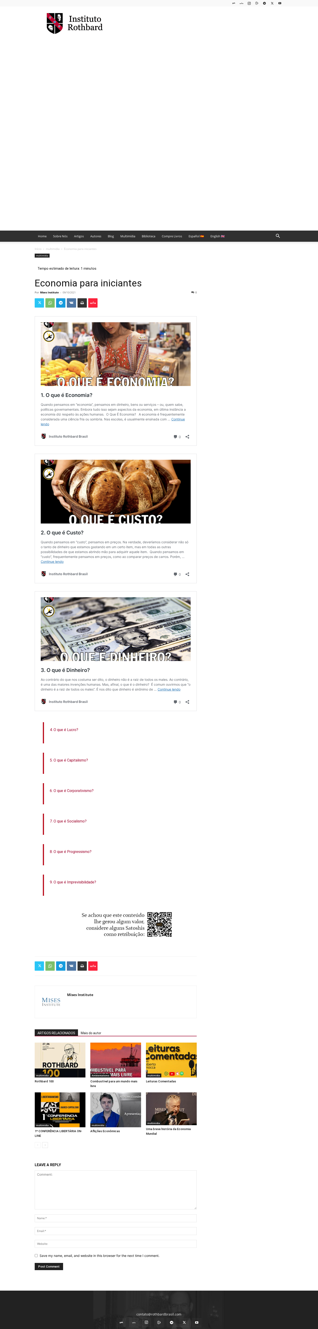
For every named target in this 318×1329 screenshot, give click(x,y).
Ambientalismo (100, 1075)
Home (42, 236)
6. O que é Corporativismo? (72, 791)
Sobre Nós (60, 236)
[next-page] (45, 1145)
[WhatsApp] (50, 303)
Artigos (79, 236)
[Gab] (233, 3)
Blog (111, 236)
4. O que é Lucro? (64, 730)
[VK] (71, 303)
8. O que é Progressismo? (70, 851)
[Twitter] (272, 3)
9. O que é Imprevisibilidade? (73, 882)
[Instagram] (249, 3)
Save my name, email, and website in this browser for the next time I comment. (99, 1256)
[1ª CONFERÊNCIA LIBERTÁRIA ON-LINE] (60, 1109)
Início (38, 249)
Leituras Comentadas (161, 1081)
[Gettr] (93, 303)
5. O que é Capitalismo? (69, 760)
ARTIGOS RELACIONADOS (56, 1033)
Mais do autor (91, 1033)
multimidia (53, 249)
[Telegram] (264, 3)
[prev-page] (38, 1145)
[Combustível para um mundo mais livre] (115, 1060)
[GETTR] (241, 3)
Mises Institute (49, 292)
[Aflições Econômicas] (115, 1109)
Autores (95, 236)
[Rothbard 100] (60, 1060)
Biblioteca (148, 236)
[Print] (82, 303)
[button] (277, 236)
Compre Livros (172, 236)
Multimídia (127, 236)
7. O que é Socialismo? (68, 821)
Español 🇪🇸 (196, 236)
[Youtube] (279, 3)
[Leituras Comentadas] (171, 1060)
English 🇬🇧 (217, 236)
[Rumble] (256, 3)
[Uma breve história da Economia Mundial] (171, 1108)
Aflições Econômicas (105, 1131)
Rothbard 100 (44, 1081)
